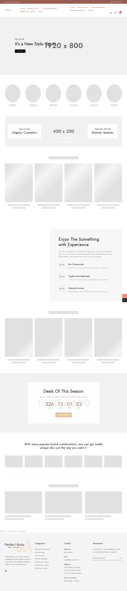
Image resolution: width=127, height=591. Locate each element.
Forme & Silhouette (98, 7)
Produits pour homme (77, 10)
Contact (90, 10)
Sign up (120, 558)
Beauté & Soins (83, 7)
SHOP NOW (20, 51)
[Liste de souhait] (115, 13)
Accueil (72, 7)
